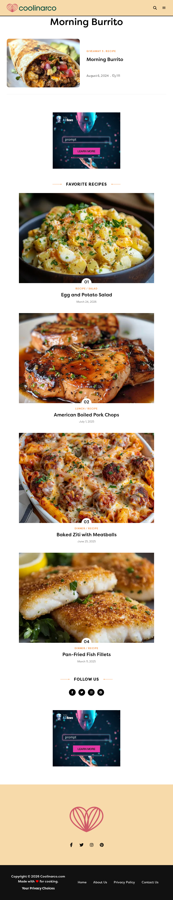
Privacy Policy (124, 882)
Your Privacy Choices (38, 888)
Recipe (111, 51)
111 (118, 75)
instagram (91, 692)
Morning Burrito (104, 59)
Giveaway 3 (95, 51)
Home (82, 882)
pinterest (100, 692)
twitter (81, 692)
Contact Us (150, 882)
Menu (163, 7)
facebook (72, 692)
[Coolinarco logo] (31, 8)
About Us (100, 882)
